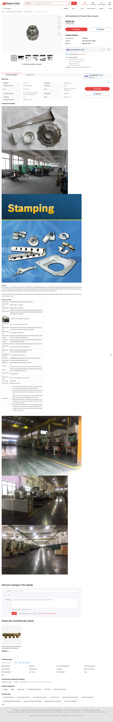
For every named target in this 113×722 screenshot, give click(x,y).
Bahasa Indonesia (102, 712)
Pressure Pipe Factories (23, 697)
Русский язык (42, 712)
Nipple (12, 689)
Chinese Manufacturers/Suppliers (36, 710)
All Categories (7, 8)
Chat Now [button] (101, 29)
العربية (65, 712)
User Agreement (65, 715)
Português (29, 712)
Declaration (73, 715)
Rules (110, 8)
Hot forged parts (60, 672)
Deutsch (53, 712)
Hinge (85, 672)
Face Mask (59, 669)
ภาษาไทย (83, 712)
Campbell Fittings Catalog (34, 689)
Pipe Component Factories (40, 697)
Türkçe (88, 712)
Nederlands (59, 712)
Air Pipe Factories (54, 697)
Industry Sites (67, 710)
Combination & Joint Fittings (40, 11)
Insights (98, 710)
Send (14, 613)
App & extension (91, 8)
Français (35, 712)
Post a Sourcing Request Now (47, 613)
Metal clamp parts (6, 672)
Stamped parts (33, 669)
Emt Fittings (47, 689)
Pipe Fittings (21, 689)
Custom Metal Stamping (62, 666)
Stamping (31, 666)
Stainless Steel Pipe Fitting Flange (32, 701)
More (3, 704)
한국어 (69, 712)
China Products (24, 710)
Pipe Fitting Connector (87, 697)
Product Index (85, 710)
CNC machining (6, 669)
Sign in (109, 4)
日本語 (74, 712)
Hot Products (16, 710)
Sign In (68, 67)
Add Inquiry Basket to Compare (32, 64)
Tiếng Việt (94, 712)
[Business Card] (109, 82)
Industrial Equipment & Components (14, 11)
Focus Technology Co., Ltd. (46, 715)
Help (82, 8)
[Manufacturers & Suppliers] (11, 3)
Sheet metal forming (89, 669)
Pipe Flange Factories (8, 697)
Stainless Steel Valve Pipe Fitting (53, 701)
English (18, 712)
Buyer (73, 8)
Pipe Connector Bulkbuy (70, 701)
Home (3, 11)
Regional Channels (76, 710)
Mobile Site (92, 710)
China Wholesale (50, 710)
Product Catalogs (25, 662)
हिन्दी (79, 712)
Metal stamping (6, 666)
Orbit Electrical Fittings (60, 689)
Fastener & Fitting (28, 11)
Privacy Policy (81, 715)
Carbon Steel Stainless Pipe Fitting (11, 701)
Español (23, 712)
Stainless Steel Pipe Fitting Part (70, 697)
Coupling (5, 689)
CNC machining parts (89, 666)
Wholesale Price (58, 710)
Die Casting (32, 672)
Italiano (48, 712)
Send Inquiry (76, 29)
